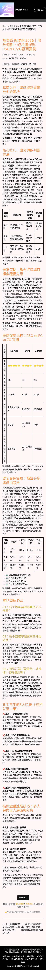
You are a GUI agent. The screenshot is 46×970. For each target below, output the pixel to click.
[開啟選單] (23, 20)
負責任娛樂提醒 (31, 959)
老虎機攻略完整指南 (17, 578)
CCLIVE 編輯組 (8, 58)
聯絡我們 (6, 956)
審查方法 (23, 64)
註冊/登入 (40, 10)
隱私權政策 (20, 904)
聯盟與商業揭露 (17, 959)
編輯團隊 (15, 64)
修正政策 (32, 64)
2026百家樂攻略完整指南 (20, 575)
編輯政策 (30, 956)
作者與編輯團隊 (18, 956)
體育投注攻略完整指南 (18, 584)
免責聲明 (29, 904)
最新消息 (13, 26)
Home (5, 26)
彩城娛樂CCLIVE (21, 10)
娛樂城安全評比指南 (17, 581)
